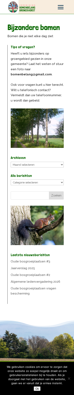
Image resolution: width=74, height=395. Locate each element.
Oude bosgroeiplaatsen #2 (30, 275)
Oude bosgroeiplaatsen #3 (30, 261)
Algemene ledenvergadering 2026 (35, 281)
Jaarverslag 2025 (23, 268)
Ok (37, 388)
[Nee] (69, 378)
